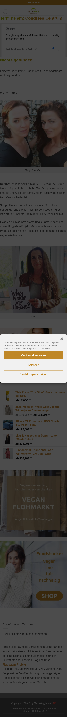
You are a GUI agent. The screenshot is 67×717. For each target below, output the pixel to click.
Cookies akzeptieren (33, 355)
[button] (61, 339)
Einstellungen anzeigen (33, 374)
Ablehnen (33, 364)
